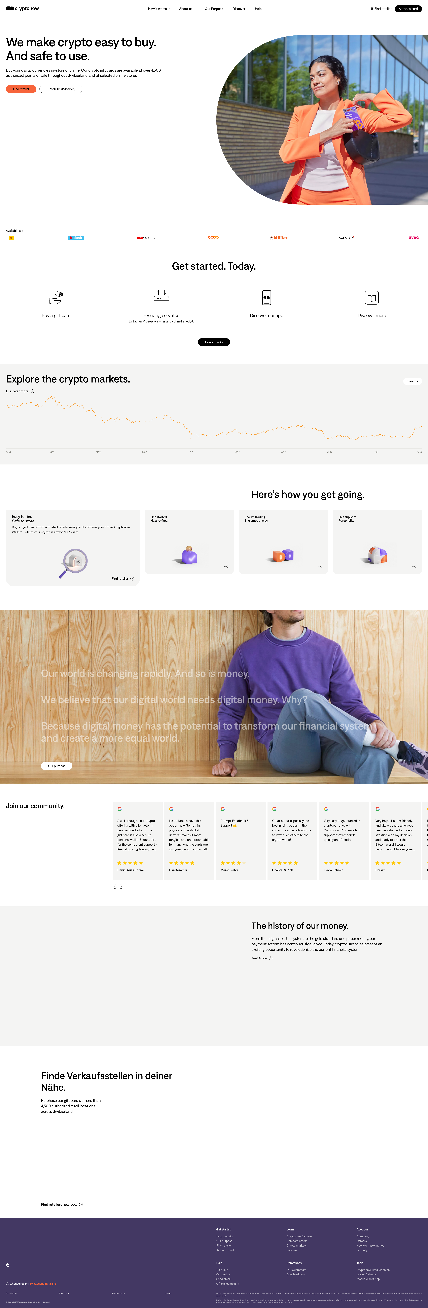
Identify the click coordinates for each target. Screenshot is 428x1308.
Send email (223, 1279)
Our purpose (56, 766)
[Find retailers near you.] (301, 1138)
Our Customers (296, 1269)
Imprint (168, 1293)
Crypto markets (297, 1245)
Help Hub (222, 1269)
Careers (362, 1241)
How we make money (370, 1245)
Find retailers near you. (59, 1204)
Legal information (118, 1293)
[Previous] (115, 886)
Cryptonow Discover (300, 1236)
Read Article (259, 958)
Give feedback (296, 1274)
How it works (157, 9)
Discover (239, 9)
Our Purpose (214, 9)
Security (362, 1250)
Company (363, 1236)
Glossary (292, 1250)
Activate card (408, 9)
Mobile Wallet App (368, 1279)
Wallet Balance (366, 1274)
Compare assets (297, 1241)
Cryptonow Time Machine (373, 1269)
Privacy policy (64, 1293)
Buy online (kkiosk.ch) (60, 89)
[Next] (121, 886)
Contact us (223, 1274)
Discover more (17, 391)
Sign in (14, 1251)
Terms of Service (11, 1293)
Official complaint (227, 1283)
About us (185, 9)
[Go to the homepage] (22, 8)
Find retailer (383, 9)
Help (258, 9)
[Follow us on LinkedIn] (7, 1265)
